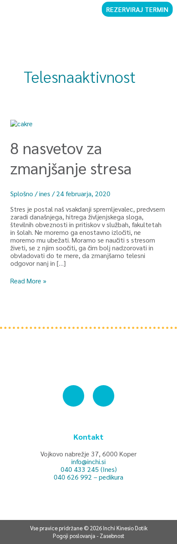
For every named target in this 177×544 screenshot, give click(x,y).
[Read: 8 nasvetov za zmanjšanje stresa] (21, 122)
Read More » (28, 281)
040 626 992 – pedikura (88, 476)
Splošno (21, 193)
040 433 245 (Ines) (89, 469)
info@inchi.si (88, 461)
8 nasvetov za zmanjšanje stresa (71, 157)
